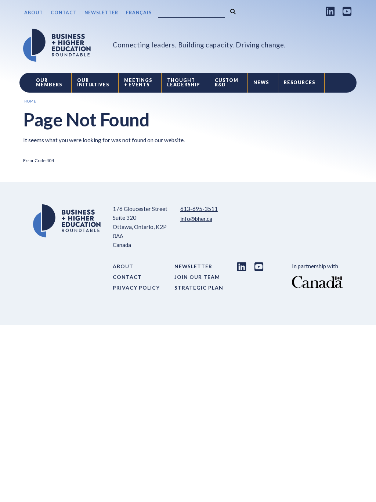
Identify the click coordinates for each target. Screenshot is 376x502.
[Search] (233, 12)
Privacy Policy (136, 287)
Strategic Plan (198, 287)
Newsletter (101, 12)
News (261, 82)
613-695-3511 (199, 208)
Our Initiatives (93, 82)
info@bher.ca (196, 218)
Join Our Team (197, 277)
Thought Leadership (183, 82)
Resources (299, 82)
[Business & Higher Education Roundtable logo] (57, 45)
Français (139, 12)
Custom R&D (226, 82)
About (33, 12)
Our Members (49, 82)
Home (30, 101)
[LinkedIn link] (330, 11)
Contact (64, 12)
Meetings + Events (138, 82)
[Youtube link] (347, 11)
